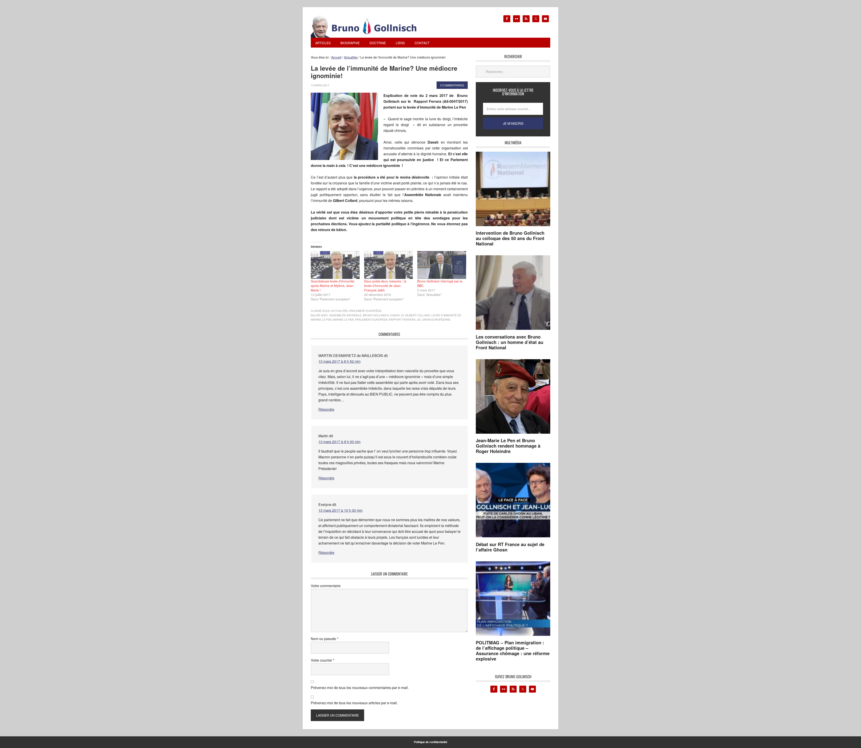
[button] (344, 126)
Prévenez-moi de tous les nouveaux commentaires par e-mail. (360, 687)
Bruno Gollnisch (376, 315)
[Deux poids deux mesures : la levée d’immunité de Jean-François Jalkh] (388, 265)
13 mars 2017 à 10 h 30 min (340, 510)
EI (402, 315)
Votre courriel (322, 660)
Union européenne (436, 319)
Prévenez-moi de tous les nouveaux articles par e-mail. (354, 702)
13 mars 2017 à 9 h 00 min (339, 441)
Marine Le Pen (343, 319)
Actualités (339, 311)
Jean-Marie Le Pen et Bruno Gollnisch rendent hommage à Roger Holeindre (508, 445)
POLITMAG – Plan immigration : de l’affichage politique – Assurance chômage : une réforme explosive (513, 650)
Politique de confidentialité (430, 742)
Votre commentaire (326, 585)
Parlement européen (365, 311)
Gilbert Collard (417, 315)
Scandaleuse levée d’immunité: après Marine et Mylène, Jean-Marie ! (333, 285)
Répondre (326, 409)
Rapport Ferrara (402, 319)
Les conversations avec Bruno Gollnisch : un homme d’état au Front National (509, 342)
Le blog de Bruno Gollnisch (369, 26)
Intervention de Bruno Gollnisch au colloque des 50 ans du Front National (510, 238)
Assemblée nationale (345, 315)
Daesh (395, 315)
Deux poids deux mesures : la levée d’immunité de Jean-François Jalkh (385, 285)
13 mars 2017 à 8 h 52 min (339, 361)
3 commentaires (452, 85)
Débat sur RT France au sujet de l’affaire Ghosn (510, 547)
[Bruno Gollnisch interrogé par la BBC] (441, 265)
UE (419, 319)
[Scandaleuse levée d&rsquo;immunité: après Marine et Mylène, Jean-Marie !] (335, 265)
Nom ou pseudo (324, 638)
